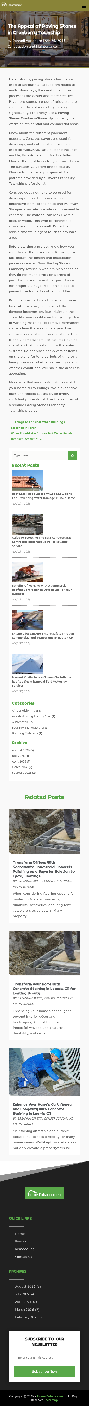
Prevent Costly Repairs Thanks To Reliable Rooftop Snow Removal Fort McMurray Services (41, 681)
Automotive (20, 722)
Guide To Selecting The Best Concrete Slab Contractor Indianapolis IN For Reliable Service (42, 542)
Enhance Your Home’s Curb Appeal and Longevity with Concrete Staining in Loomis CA (42, 1109)
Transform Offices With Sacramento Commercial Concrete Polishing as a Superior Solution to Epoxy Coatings (44, 869)
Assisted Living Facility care (31, 716)
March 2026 (20, 767)
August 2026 (21, 750)
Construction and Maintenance (32, 46)
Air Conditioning (23, 711)
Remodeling (25, 1249)
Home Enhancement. (52, 1396)
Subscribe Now (44, 1371)
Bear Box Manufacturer (28, 727)
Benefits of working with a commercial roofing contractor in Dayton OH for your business (42, 590)
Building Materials (25, 733)
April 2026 (19, 761)
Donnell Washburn (27, 40)
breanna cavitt (29, 881)
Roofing (21, 1241)
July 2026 (18, 756)
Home (20, 1234)
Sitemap (52, 1400)
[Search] (72, 455)
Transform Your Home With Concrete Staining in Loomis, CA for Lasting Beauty (44, 988)
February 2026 (21, 773)
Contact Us (23, 1256)
